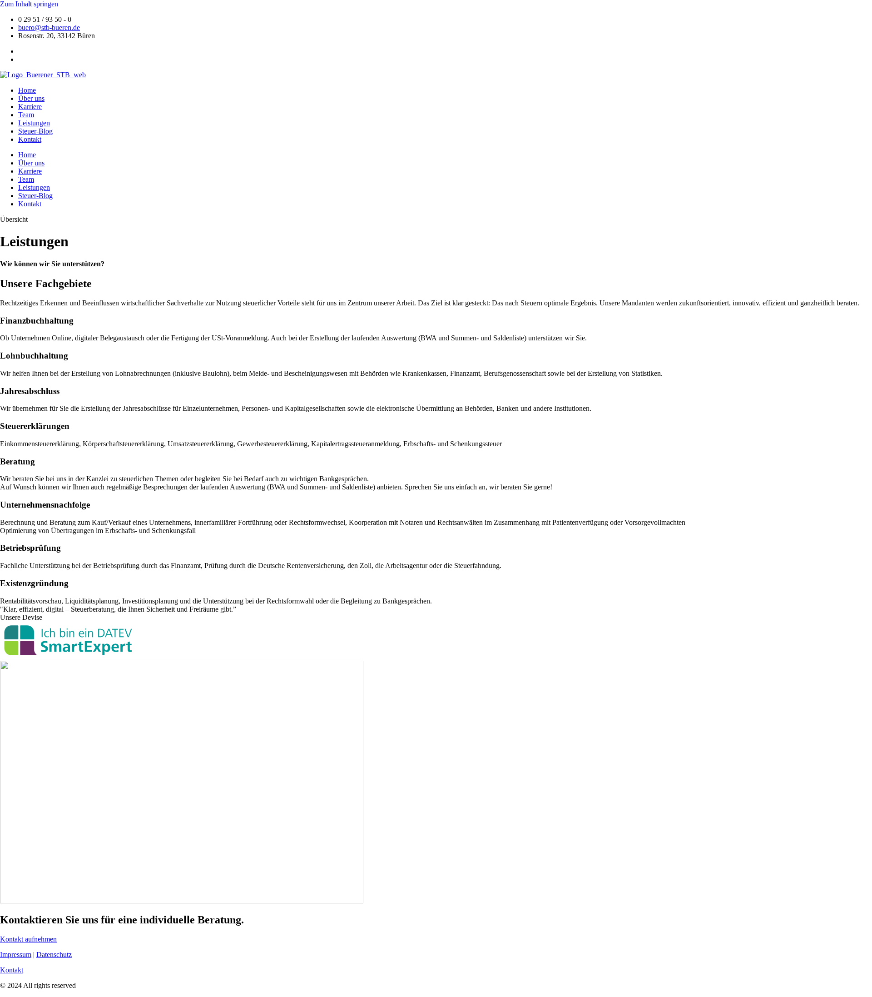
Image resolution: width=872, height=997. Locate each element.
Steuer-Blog (35, 131)
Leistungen (34, 123)
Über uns (31, 98)
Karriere (30, 106)
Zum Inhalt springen (29, 4)
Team (26, 115)
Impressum (15, 954)
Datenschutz (54, 954)
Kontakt (29, 139)
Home (27, 90)
